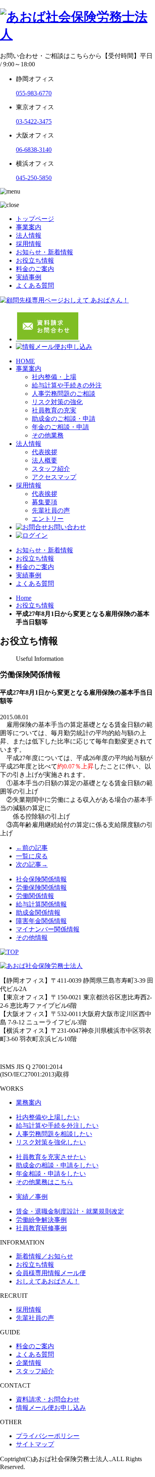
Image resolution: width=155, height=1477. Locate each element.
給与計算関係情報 (41, 904)
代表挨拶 (44, 452)
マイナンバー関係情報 (47, 929)
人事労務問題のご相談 (63, 393)
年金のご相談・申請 (60, 427)
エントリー (48, 518)
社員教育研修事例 (41, 1228)
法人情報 (28, 235)
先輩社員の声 (51, 510)
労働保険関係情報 (41, 887)
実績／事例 (32, 1196)
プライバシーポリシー (47, 1435)
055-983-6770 (34, 93)
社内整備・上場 (54, 377)
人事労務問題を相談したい (54, 1133)
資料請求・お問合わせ (47, 1399)
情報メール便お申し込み (51, 1407)
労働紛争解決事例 (41, 1219)
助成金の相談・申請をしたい (57, 1165)
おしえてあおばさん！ (47, 1281)
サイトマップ (35, 1444)
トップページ (35, 218)
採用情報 (28, 243)
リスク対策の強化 (57, 402)
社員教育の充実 (54, 410)
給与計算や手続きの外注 (67, 385)
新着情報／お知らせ (44, 1256)
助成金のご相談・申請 (63, 418)
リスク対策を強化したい (51, 1142)
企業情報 (28, 1362)
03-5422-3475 (34, 121)
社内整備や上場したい (47, 1117)
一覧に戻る (32, 856)
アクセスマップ (54, 477)
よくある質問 (35, 285)
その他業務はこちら (44, 1182)
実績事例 (28, 277)
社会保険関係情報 (41, 879)
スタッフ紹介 (51, 468)
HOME (25, 361)
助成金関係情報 (38, 912)
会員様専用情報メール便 (51, 1273)
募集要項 (44, 502)
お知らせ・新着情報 (44, 252)
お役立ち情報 (35, 260)
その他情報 (32, 937)
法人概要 (44, 460)
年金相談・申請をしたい (51, 1173)
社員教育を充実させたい (51, 1157)
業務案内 (28, 1102)
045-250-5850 (34, 177)
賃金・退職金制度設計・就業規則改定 (70, 1211)
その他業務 (48, 435)
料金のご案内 (35, 268)
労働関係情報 (35, 895)
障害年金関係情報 (41, 921)
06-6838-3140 (34, 149)
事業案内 (28, 227)
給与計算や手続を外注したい (57, 1125)
